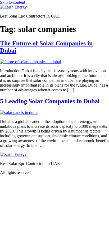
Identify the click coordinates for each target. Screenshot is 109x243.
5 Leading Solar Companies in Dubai (50, 101)
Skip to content (12, 2)
